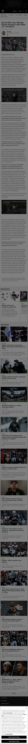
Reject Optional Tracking (14, 737)
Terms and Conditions (8, 713)
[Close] (26, 708)
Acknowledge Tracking (14, 741)
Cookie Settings (9, 734)
